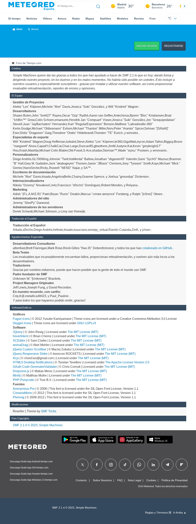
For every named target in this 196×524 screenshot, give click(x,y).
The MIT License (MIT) (83, 332)
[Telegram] (167, 464)
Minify (17, 375)
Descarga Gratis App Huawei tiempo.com (31, 473)
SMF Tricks (48, 411)
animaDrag (20, 345)
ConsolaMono (22, 392)
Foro (152, 18)
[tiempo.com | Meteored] (27, 446)
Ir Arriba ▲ (179, 512)
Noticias (31, 18)
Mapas (90, 18)
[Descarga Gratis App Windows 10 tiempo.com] (160, 439)
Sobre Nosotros (102, 480)
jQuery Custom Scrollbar (29, 349)
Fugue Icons (21, 318)
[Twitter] (82, 464)
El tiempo (14, 18)
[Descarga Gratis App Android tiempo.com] (75, 439)
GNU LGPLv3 (86, 323)
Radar (76, 18)
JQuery (18, 332)
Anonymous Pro (24, 388)
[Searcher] (98, 6)
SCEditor (19, 340)
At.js (16, 358)
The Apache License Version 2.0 (127, 362)
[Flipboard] (181, 464)
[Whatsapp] (139, 464)
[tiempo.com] (31, 6)
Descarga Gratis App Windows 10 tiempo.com (33, 480)
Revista (139, 18)
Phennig (18, 397)
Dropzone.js (21, 371)
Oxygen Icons (22, 323)
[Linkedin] (153, 464)
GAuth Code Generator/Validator (35, 366)
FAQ (119, 480)
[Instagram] (111, 464)
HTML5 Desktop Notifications (33, 362)
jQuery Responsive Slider (30, 353)
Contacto (81, 480)
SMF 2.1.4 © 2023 (25, 425)
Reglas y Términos (157, 512)
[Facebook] (97, 464)
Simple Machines (51, 425)
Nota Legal (134, 480)
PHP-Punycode (23, 379)
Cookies (151, 480)
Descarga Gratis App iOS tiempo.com (29, 467)
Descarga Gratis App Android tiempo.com (31, 461)
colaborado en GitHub (157, 248)
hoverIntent (20, 336)
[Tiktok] (125, 464)
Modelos (122, 18)
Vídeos (47, 18)
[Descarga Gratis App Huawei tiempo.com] (131, 439)
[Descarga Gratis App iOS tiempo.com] (103, 439)
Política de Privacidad (175, 480)
